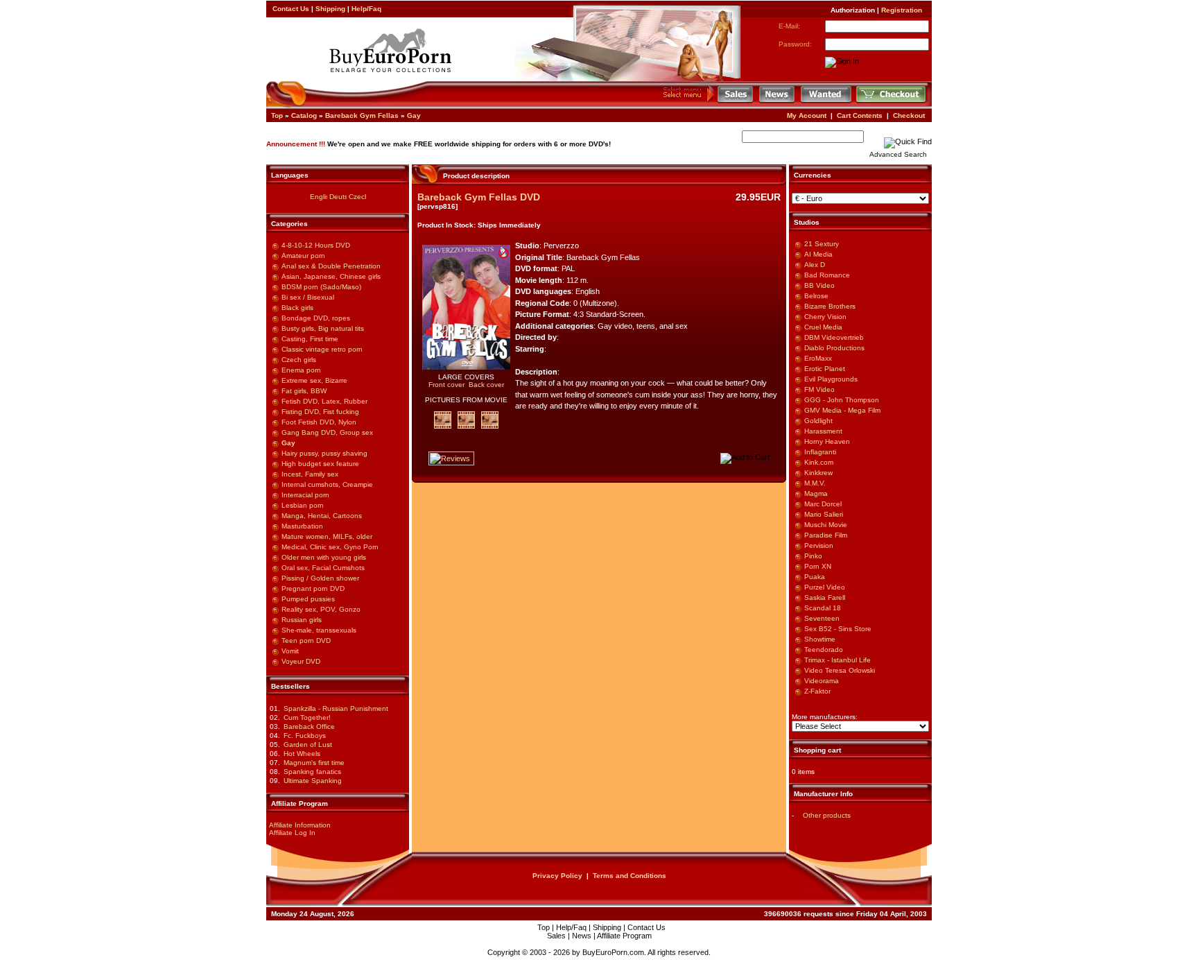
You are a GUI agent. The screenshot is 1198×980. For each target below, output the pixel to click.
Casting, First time (309, 339)
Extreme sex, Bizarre (314, 380)
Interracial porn (305, 495)
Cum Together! (307, 717)
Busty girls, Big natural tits (322, 328)
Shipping (330, 8)
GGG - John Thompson (841, 400)
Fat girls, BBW (304, 391)
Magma (816, 493)
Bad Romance (827, 275)
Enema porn (301, 370)
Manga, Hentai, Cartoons (321, 515)
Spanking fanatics (312, 771)
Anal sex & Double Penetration (331, 266)
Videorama (821, 681)
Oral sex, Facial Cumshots (323, 567)
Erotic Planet (824, 368)
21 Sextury (821, 244)
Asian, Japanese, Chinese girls (331, 276)
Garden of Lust (308, 744)
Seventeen (822, 618)
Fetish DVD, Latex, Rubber (324, 401)
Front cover (446, 384)
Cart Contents (860, 115)
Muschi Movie (825, 524)
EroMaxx (818, 358)
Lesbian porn (302, 505)
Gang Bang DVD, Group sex (327, 432)
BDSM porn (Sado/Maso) (321, 287)
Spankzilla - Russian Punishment (336, 708)
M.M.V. (815, 483)
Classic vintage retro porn (322, 349)
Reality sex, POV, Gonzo (321, 609)
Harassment (823, 431)
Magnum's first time (314, 762)
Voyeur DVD (300, 661)
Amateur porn (303, 255)
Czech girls (298, 359)
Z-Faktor (817, 691)
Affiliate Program (624, 935)
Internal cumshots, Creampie (327, 484)
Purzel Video (824, 587)
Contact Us (290, 8)
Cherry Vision (825, 316)
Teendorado (823, 649)
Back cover (486, 384)
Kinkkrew (818, 472)
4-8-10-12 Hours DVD (315, 245)
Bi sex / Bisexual (307, 297)
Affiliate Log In (292, 832)
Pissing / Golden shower (320, 578)
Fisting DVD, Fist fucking (320, 411)
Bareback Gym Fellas (362, 115)
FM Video (819, 389)
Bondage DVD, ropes (315, 318)
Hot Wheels (302, 753)
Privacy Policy (557, 875)
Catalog (304, 115)
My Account (806, 115)
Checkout (909, 115)
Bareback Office (309, 726)
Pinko (813, 556)
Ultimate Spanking (313, 780)
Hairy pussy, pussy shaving (324, 453)
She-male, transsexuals (318, 630)
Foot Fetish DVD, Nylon (318, 422)
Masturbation (302, 526)
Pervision (818, 545)
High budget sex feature (320, 463)
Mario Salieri (823, 514)
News (581, 935)
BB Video (819, 285)
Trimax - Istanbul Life (837, 660)
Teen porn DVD (306, 640)
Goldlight (818, 420)
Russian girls (301, 620)
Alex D (814, 264)
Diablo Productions (834, 348)
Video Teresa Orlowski (839, 670)
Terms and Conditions (629, 875)
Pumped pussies (308, 599)
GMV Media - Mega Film (842, 410)
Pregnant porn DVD (313, 588)
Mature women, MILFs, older (326, 536)
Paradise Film (825, 535)
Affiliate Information (300, 825)
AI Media (818, 254)
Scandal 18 (822, 608)
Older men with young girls (323, 557)
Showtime (819, 639)
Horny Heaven (827, 441)
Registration (901, 10)
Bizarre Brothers (830, 306)
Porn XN (817, 566)
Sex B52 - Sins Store (837, 629)
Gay (414, 115)
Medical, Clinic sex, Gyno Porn (330, 547)
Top (277, 115)
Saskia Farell (824, 597)
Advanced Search (898, 154)
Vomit (290, 651)
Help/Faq (366, 8)
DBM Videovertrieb (834, 337)
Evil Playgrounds (831, 379)
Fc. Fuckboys (305, 735)
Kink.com (818, 462)
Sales (556, 935)
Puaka (814, 577)
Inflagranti (820, 452)
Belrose (816, 296)
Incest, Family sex (309, 474)
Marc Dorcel (823, 504)
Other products (827, 815)
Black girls (297, 307)
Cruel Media (823, 327)
